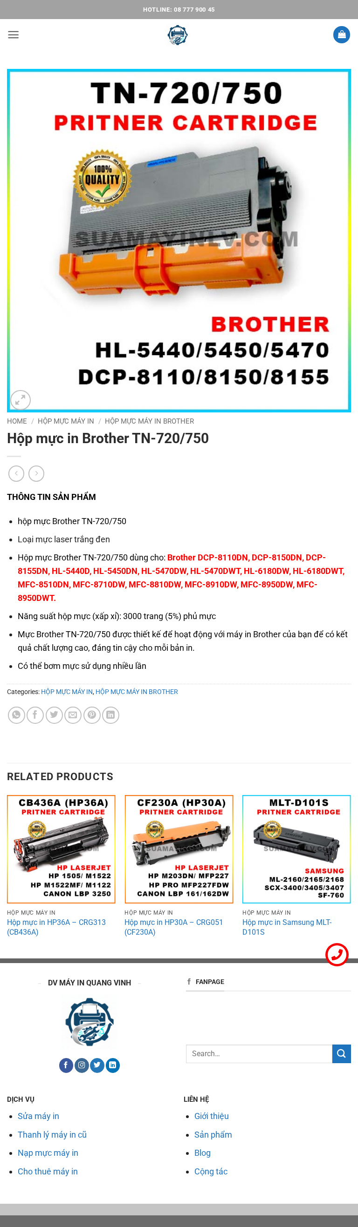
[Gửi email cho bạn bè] (73, 715)
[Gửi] (341, 1054)
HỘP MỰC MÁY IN (66, 421)
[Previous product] (36, 473)
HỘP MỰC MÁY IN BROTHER (149, 421)
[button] (13, 34)
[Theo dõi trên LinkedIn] (113, 1065)
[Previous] (7, 875)
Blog (202, 1153)
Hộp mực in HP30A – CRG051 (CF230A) (173, 927)
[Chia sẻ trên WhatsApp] (16, 715)
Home (17, 421)
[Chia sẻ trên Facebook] (35, 715)
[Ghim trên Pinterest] (92, 715)
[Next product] (16, 473)
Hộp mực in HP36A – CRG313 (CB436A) (56, 927)
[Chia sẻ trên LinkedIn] (110, 715)
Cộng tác (210, 1171)
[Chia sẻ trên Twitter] (54, 715)
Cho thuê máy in (48, 1171)
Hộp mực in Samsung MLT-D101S (286, 927)
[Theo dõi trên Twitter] (97, 1065)
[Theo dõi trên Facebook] (66, 1065)
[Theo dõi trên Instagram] (82, 1065)
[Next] (351, 875)
